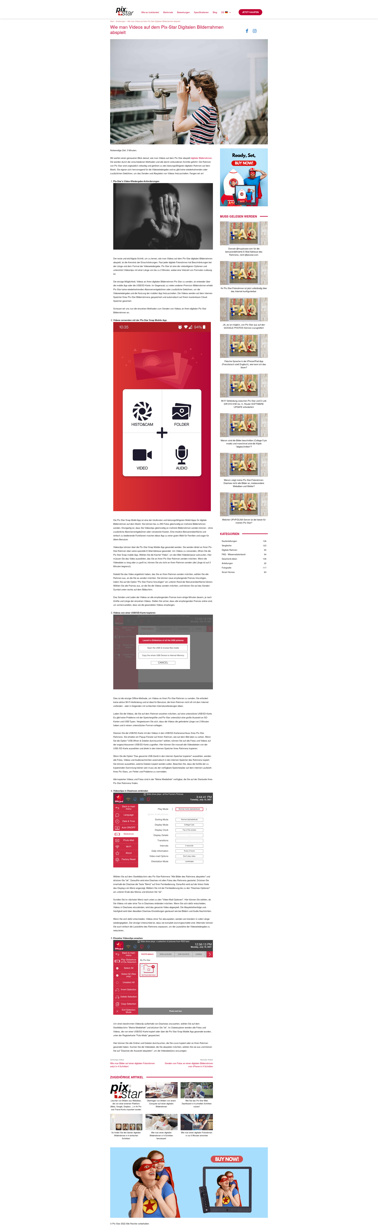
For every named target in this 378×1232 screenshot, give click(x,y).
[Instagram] (255, 31)
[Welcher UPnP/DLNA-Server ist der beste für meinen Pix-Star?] (244, 504)
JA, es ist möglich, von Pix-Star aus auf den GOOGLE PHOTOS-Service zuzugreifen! (244, 326)
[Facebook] (247, 31)
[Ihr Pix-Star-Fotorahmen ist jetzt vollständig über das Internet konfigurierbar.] (244, 273)
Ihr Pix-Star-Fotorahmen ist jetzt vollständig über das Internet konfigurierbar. (244, 290)
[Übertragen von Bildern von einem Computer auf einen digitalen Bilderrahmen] (161, 1090)
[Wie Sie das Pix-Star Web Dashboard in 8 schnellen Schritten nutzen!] (197, 1090)
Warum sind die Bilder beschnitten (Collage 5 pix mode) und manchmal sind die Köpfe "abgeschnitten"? (244, 443)
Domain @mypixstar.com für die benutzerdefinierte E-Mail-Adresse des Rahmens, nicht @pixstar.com (243, 251)
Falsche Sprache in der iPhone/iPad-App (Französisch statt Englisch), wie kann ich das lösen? (244, 364)
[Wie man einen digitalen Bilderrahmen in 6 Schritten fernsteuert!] (161, 1122)
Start (112, 21)
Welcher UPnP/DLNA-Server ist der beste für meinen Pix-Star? (244, 521)
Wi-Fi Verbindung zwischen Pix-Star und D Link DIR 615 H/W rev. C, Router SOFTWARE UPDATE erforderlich (244, 403)
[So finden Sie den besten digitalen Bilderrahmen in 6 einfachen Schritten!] (126, 1122)
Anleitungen (121, 21)
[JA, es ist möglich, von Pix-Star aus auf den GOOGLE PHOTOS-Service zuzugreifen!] (244, 309)
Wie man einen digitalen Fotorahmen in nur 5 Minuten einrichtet (196, 1134)
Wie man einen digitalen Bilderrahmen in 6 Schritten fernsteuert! (161, 1135)
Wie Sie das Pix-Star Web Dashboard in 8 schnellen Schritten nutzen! (197, 1103)
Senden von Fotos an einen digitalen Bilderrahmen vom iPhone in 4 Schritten (189, 1065)
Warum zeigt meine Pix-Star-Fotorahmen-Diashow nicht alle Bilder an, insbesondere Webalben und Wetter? (244, 483)
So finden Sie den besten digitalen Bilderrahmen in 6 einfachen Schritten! (126, 1135)
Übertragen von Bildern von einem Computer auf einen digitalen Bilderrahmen (161, 1103)
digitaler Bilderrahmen (201, 157)
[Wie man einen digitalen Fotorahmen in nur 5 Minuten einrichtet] (197, 1122)
